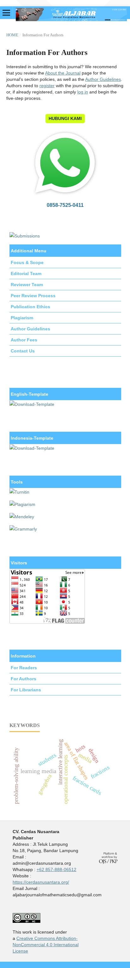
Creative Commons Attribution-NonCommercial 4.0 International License (46, 944)
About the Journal (62, 72)
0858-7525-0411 (65, 205)
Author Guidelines (103, 79)
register (47, 85)
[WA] (65, 197)
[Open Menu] (6, 12)
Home (12, 35)
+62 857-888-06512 (56, 869)
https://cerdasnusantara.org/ (41, 882)
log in (82, 91)
